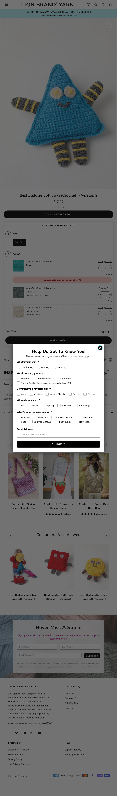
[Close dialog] (100, 347)
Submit (58, 444)
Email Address (25, 429)
